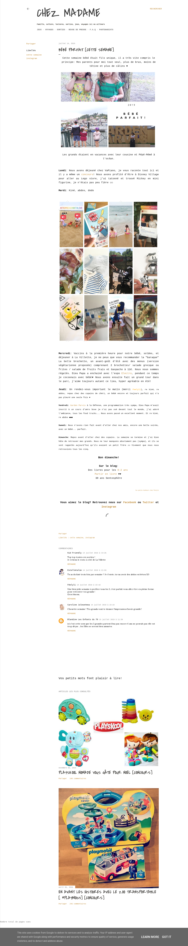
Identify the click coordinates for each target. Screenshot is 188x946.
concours (87, 174)
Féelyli (71, 585)
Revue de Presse (77, 29)
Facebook (129, 502)
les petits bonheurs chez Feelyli (147, 490)
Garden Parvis (78, 405)
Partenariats (106, 29)
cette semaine (34, 55)
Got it (166, 937)
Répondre (71, 564)
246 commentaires (78, 904)
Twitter (148, 502)
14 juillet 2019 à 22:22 (103, 605)
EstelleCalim (74, 570)
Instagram (108, 506)
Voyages (49, 29)
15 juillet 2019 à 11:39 (111, 620)
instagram (31, 58)
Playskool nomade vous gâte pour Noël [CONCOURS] (105, 773)
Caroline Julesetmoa (78, 605)
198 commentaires (78, 779)
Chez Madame (68, 13)
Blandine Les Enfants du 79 (82, 619)
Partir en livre (106, 474)
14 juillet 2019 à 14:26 (94, 553)
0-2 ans (123, 470)
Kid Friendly (74, 553)
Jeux (39, 29)
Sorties (61, 29)
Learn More (150, 937)
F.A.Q (93, 29)
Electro (126, 373)
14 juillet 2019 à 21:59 (94, 570)
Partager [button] (31, 44)
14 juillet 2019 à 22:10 (88, 585)
